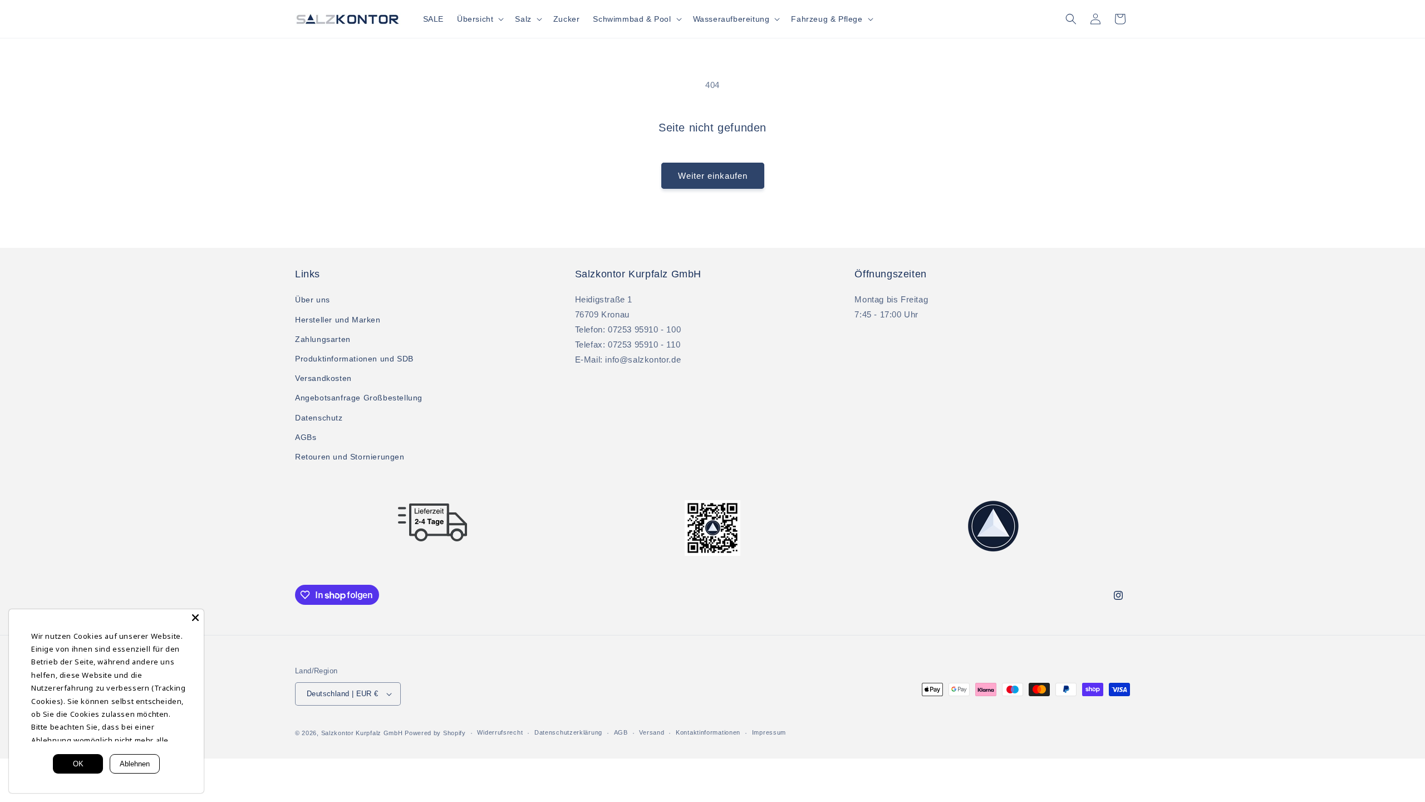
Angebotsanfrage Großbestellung (358, 397)
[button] (479, 19)
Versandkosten (323, 378)
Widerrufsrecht (500, 732)
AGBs (305, 437)
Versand (651, 732)
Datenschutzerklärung (568, 732)
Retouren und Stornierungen (350, 456)
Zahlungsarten (323, 339)
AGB (621, 732)
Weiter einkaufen (713, 175)
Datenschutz (319, 417)
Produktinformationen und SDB (354, 358)
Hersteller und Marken (338, 319)
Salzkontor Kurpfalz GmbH (362, 733)
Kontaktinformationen (708, 732)
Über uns (312, 299)
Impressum (769, 732)
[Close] (195, 617)
